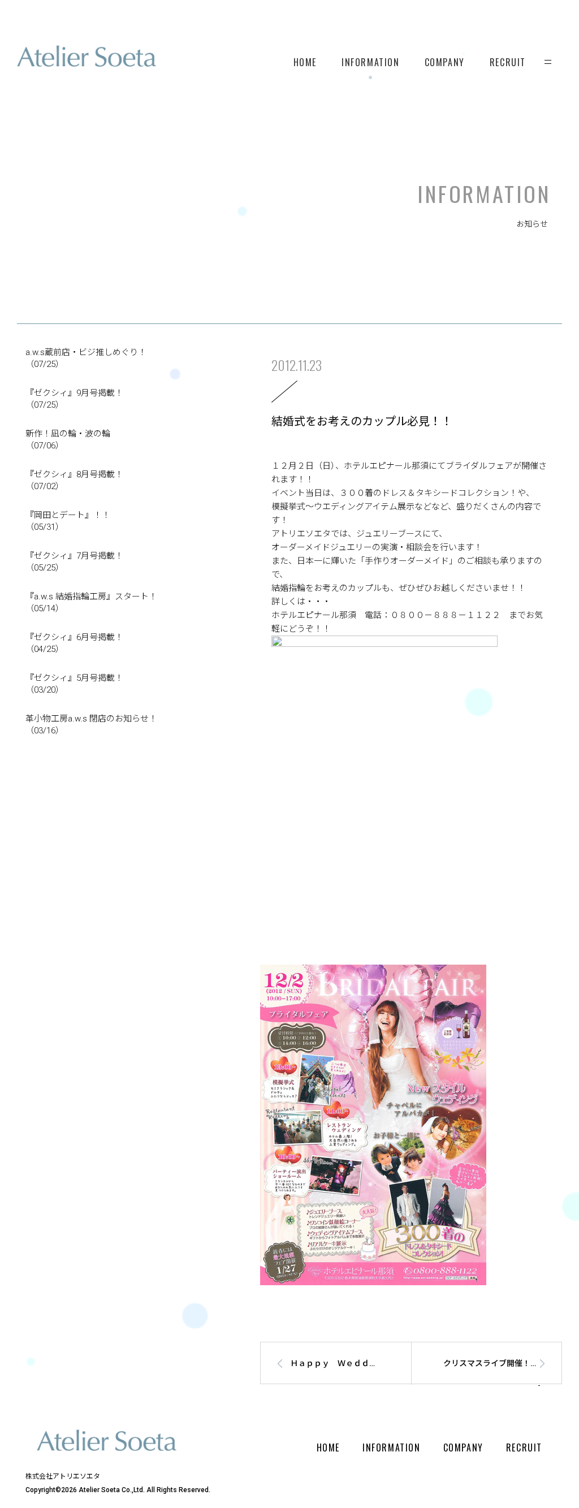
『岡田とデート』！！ (67, 521)
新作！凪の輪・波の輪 (67, 440)
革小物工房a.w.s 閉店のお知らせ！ (91, 725)
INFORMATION (371, 62)
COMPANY (445, 62)
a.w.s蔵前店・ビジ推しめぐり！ (85, 358)
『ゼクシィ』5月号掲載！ (74, 684)
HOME (305, 62)
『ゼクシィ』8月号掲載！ (74, 480)
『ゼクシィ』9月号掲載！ (74, 399)
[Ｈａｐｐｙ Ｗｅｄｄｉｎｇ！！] (330, 1381)
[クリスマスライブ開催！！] (492, 1381)
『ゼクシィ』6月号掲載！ (74, 643)
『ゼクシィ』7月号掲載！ (74, 562)
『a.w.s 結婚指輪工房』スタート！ (91, 602)
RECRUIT (508, 62)
